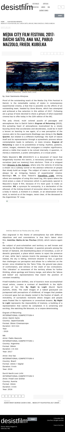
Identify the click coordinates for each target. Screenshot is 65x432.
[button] (59, 15)
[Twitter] (33, 425)
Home (2, 21)
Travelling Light (46, 176)
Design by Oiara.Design (58, 425)
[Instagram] (38, 425)
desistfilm (17, 7)
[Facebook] (28, 425)
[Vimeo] (31, 429)
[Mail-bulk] (35, 429)
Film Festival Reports (14, 21)
